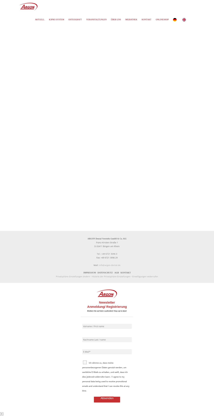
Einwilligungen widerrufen (145, 276)
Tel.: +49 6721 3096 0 (107, 253)
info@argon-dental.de (109, 265)
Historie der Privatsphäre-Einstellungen (111, 276)
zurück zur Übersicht (30, 204)
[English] (185, 19)
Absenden (107, 398)
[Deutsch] (175, 19)
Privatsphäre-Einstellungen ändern (73, 276)
